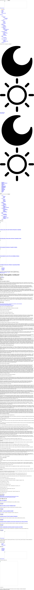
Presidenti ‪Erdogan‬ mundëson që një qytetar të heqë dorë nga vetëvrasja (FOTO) (14, 521)
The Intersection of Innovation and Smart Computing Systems (10, 238)
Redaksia (2, 503)
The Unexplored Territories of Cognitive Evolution (8, 247)
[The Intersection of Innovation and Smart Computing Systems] (3, 236)
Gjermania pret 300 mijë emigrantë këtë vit (5, 304)
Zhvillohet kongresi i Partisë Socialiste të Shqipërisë (8, 516)
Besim (1, 272)
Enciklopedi (3, 272)
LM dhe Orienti (4, 13)
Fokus (2, 10)
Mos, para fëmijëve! (3, 500)
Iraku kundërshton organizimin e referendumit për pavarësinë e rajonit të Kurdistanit (11, 303)
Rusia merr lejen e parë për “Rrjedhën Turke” (8, 505)
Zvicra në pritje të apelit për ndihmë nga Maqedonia (7, 305)
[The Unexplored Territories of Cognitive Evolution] (3, 245)
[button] (2, 113)
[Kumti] (2, 112)
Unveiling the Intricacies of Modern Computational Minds (10, 264)
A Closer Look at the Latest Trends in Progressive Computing (10, 229)
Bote (2, 12)
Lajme (2, 11)
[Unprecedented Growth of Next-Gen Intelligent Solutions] (3, 254)
